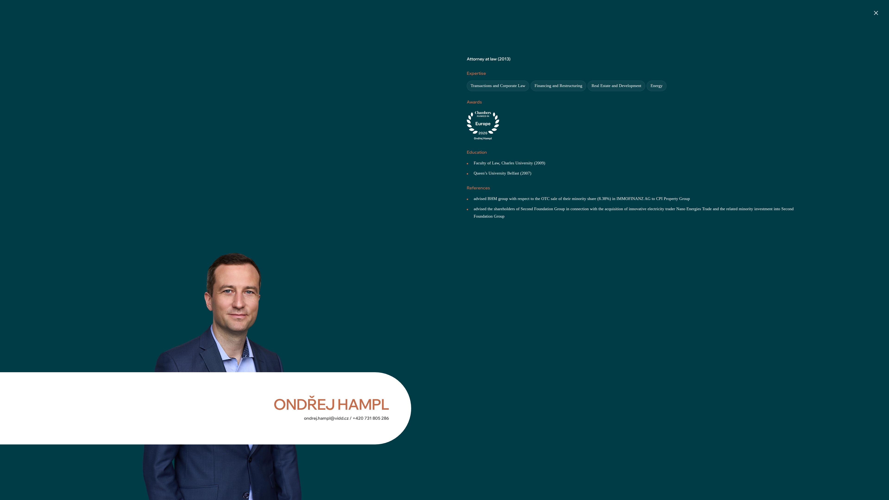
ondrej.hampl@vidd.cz (327, 418)
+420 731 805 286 (371, 418)
